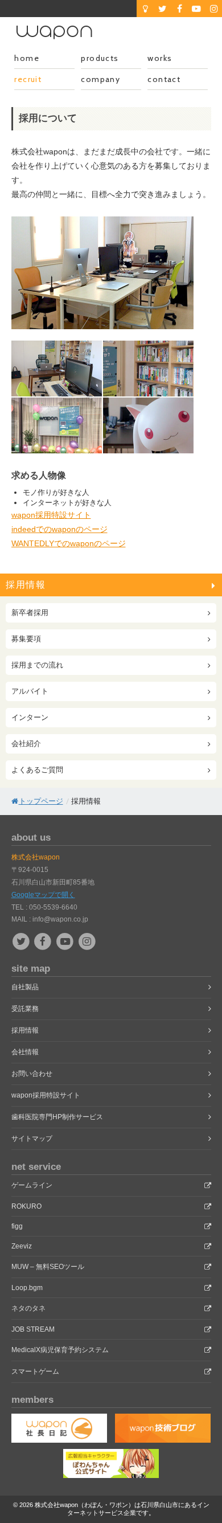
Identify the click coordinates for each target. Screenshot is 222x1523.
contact (163, 79)
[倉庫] (145, 8)
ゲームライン (31, 1185)
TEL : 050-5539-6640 (44, 907)
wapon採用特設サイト (51, 514)
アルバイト (29, 691)
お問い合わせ (31, 1074)
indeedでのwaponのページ (59, 529)
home (26, 58)
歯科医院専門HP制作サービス (57, 1117)
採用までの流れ (37, 665)
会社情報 (25, 1052)
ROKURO (26, 1206)
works (159, 58)
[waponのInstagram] (213, 8)
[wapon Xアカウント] (22, 941)
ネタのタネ (28, 1308)
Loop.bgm (27, 1288)
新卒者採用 (29, 612)
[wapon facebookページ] (44, 941)
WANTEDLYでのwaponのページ (68, 543)
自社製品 (25, 987)
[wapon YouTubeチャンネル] (66, 941)
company (100, 79)
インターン (29, 717)
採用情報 (26, 584)
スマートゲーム (35, 1371)
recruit (28, 79)
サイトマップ (31, 1139)
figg (17, 1226)
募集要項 (26, 638)
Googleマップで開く (43, 895)
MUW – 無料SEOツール (47, 1267)
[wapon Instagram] (87, 941)
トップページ (41, 801)
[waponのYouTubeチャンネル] (196, 8)
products (99, 58)
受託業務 (25, 1009)
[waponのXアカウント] (162, 8)
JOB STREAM (33, 1329)
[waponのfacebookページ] (179, 8)
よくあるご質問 (37, 769)
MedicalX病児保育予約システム (60, 1350)
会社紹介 (26, 743)
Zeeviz (21, 1246)
